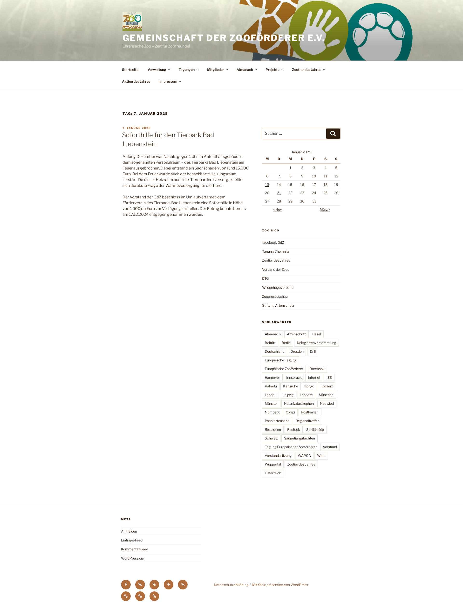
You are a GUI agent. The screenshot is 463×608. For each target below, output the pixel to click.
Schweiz (271, 438)
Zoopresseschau (275, 296)
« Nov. (277, 209)
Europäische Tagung (280, 360)
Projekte (272, 70)
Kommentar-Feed (134, 549)
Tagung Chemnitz (275, 251)
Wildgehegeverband (277, 287)
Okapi (290, 412)
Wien (321, 455)
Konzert (326, 386)
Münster (271, 403)
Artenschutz (296, 334)
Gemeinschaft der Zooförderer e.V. (224, 38)
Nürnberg (272, 412)
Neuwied (327, 403)
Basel (316, 334)
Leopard (306, 395)
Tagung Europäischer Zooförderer (291, 447)
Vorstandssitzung (278, 455)
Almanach (245, 70)
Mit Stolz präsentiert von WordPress (280, 585)
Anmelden (129, 531)
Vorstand (330, 447)
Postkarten (309, 412)
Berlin (286, 343)
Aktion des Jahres (136, 81)
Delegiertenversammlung (316, 343)
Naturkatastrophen (299, 403)
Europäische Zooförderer (284, 369)
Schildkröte (315, 429)
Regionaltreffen (308, 421)
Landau (270, 395)
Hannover (272, 377)
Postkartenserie (277, 421)
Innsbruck (294, 377)
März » (325, 209)
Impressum (168, 81)
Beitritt (270, 343)
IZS (329, 377)
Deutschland (274, 351)
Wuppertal (273, 464)
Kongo (309, 386)
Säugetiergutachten (299, 438)
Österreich (273, 473)
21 (279, 193)
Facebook (317, 369)
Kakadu (271, 386)
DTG (265, 278)
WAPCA (304, 455)
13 (267, 184)
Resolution (273, 429)
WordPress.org (132, 558)
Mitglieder (215, 70)
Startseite (130, 70)
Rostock (293, 429)
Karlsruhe (290, 386)
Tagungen (187, 70)
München (326, 395)
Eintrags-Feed (132, 540)
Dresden (297, 351)
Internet (314, 377)
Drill (313, 351)
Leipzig (288, 395)
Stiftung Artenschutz (278, 305)
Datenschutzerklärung (231, 585)
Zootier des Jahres (306, 70)
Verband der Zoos (275, 269)
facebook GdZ (273, 242)
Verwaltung (157, 70)
